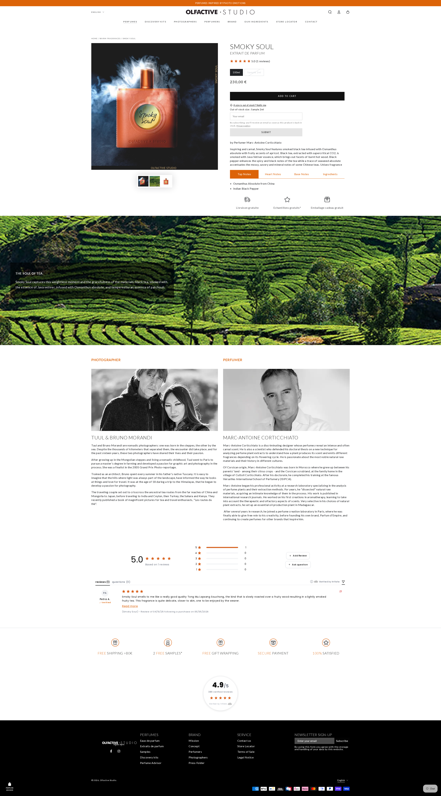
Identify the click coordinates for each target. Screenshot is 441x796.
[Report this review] (341, 591)
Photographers (198, 757)
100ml (238, 73)
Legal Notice (245, 757)
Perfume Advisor (151, 762)
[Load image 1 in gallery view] (143, 181)
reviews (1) (102, 582)
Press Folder (196, 762)
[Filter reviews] (343, 582)
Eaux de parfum (150, 740)
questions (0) (121, 582)
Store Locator (246, 746)
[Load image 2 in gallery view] (155, 181)
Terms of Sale (246, 751)
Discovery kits (149, 757)
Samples (145, 751)
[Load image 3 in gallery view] (166, 181)
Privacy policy (243, 125)
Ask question (300, 564)
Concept (194, 746)
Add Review (300, 555)
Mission (194, 740)
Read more (130, 606)
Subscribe (342, 740)
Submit (266, 132)
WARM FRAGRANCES (110, 38)
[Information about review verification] (311, 581)
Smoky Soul (129, 38)
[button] (329, 12)
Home (94, 38)
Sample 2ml (254, 73)
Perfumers (195, 751)
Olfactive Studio (108, 780)
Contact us (244, 740)
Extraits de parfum (152, 746)
